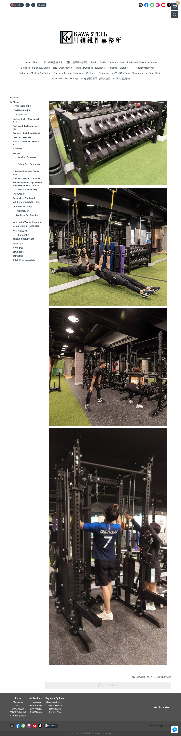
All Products (36, 698)
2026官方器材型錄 (18, 712)
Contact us (18, 702)
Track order (36, 702)
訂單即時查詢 (36, 709)
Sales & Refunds (54, 705)
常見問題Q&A (55, 712)
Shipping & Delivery (54, 702)
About (18, 698)
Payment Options (54, 698)
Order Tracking (36, 705)
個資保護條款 (55, 709)
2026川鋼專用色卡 (18, 715)
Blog (18, 705)
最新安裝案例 (18, 709)
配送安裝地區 (36, 712)
